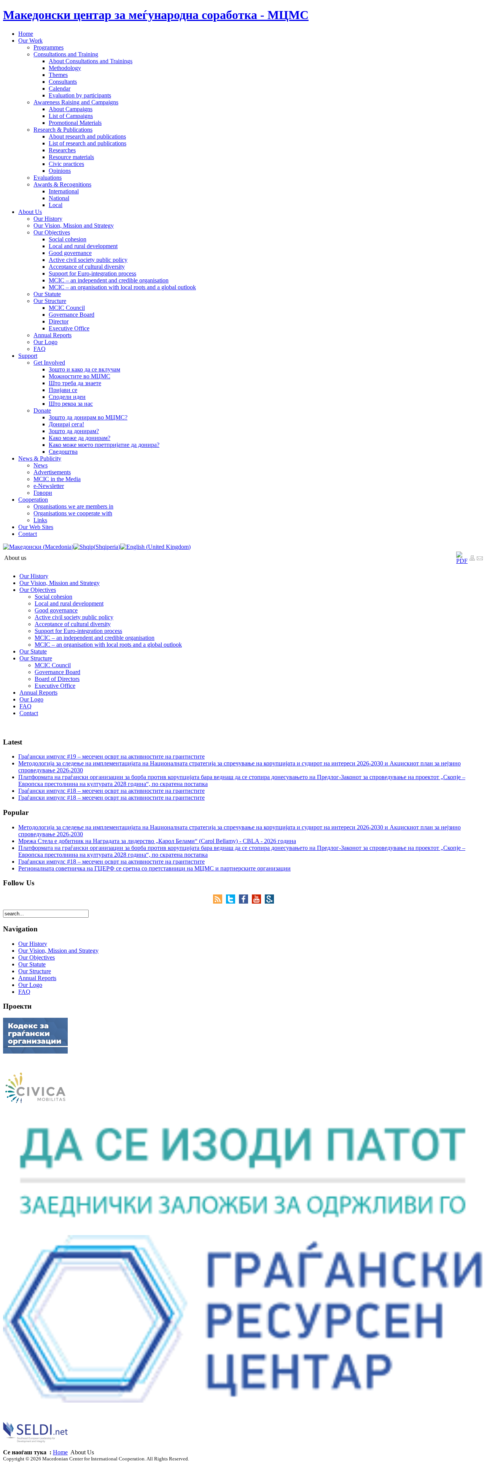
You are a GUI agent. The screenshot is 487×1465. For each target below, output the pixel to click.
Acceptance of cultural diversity (73, 624)
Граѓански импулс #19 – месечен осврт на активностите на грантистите (111, 756)
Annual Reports (38, 692)
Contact (28, 713)
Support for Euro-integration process (78, 631)
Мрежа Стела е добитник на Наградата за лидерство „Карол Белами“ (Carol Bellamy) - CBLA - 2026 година (157, 841)
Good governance (56, 610)
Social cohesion (53, 596)
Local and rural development (69, 603)
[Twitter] (232, 901)
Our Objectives (37, 590)
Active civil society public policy (74, 617)
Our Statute (33, 651)
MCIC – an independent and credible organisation (94, 637)
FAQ (25, 706)
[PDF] (462, 561)
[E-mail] (480, 559)
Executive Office (55, 685)
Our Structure (35, 658)
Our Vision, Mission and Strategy (59, 583)
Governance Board (57, 672)
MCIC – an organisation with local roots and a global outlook (108, 644)
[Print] (472, 559)
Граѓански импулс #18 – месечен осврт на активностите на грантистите (111, 790)
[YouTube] (258, 901)
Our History (33, 576)
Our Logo (31, 699)
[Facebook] (245, 901)
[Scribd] (269, 901)
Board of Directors (57, 679)
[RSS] (219, 901)
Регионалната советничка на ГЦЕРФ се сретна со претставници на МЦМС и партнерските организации (154, 868)
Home (60, 1452)
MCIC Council (53, 665)
